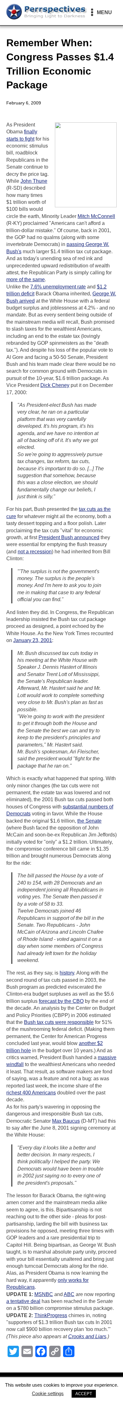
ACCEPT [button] (83, 1393)
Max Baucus (66, 1121)
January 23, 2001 (32, 640)
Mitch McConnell (96, 216)
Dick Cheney (54, 385)
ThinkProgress (50, 1315)
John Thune (33, 181)
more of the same (25, 279)
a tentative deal (23, 1301)
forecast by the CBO (61, 1001)
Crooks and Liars (87, 1336)
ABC (69, 1294)
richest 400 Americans (31, 1092)
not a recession (35, 551)
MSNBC (43, 1294)
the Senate (89, 821)
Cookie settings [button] (48, 1393)
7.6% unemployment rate (58, 286)
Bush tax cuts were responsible (59, 1022)
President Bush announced (68, 537)
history (67, 972)
